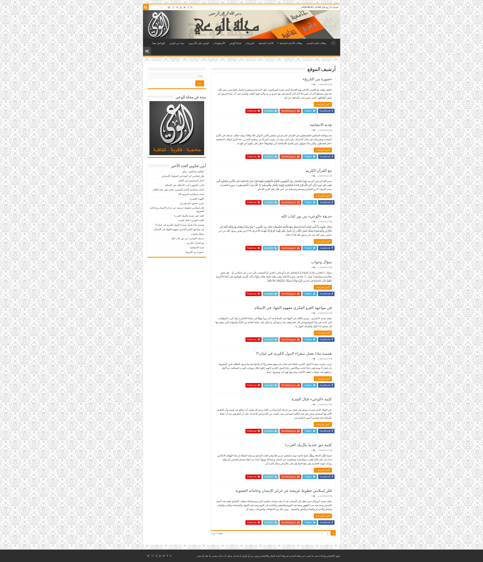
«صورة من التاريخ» (317, 79)
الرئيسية (333, 43)
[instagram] (173, 7)
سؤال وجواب (321, 262)
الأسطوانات (219, 43)
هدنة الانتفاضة (321, 124)
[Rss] (191, 7)
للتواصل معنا (158, 43)
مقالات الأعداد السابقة (291, 43)
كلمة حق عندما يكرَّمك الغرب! (308, 445)
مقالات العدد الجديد (316, 43)
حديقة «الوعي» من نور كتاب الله (306, 216)
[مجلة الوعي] (241, 24)
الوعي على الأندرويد (198, 43)
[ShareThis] (176, 7)
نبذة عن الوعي (176, 43)
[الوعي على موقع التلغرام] (168, 7)
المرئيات (249, 43)
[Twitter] (184, 7)
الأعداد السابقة (266, 43)
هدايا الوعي (235, 43)
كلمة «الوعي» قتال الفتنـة (311, 399)
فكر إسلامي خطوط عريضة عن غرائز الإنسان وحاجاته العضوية (283, 490)
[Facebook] (188, 7)
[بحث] (146, 7)
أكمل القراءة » (323, 104)
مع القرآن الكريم (319, 170)
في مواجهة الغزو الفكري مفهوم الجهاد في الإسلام (293, 307)
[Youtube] (180, 7)
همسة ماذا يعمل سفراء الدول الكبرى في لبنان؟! (294, 353)
